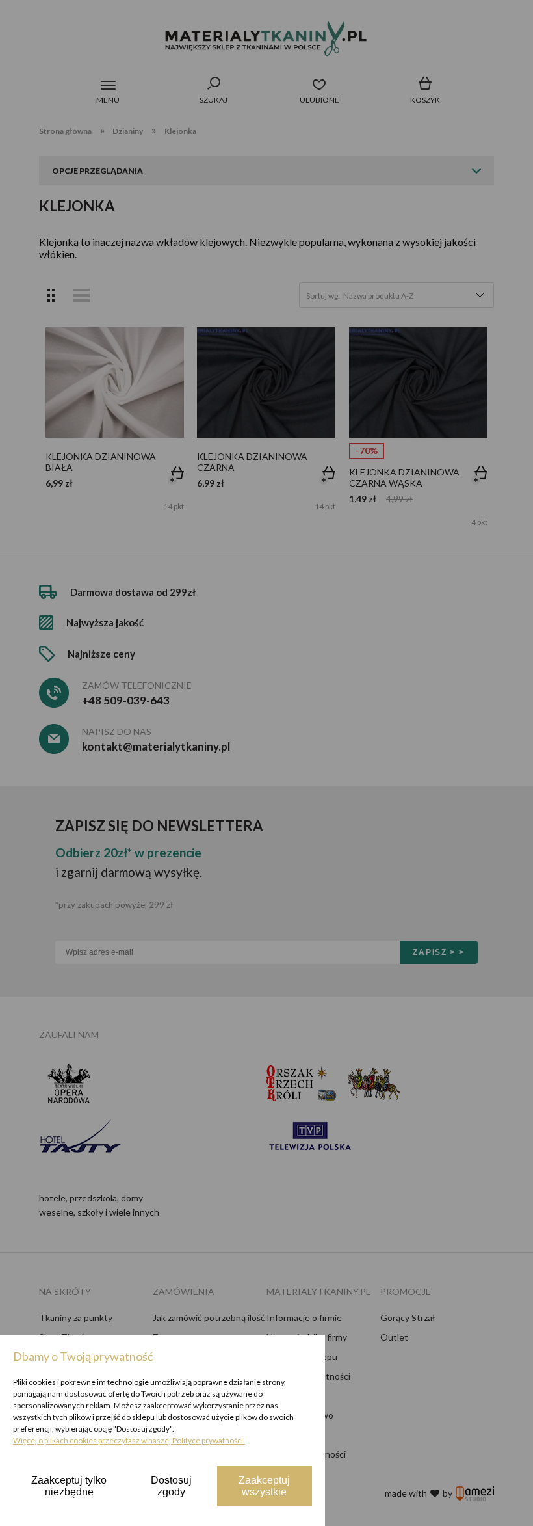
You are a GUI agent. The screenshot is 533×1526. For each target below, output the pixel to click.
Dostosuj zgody (171, 1486)
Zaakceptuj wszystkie (264, 1486)
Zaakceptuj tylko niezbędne (69, 1486)
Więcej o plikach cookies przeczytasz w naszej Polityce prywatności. (129, 1440)
